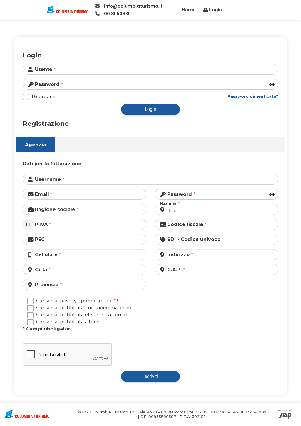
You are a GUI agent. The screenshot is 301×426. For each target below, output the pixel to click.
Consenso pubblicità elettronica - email (82, 315)
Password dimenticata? (252, 96)
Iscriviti (150, 376)
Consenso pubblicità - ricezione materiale (84, 307)
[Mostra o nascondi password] (272, 84)
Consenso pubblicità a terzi (67, 322)
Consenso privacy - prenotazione (76, 300)
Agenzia (35, 144)
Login (150, 109)
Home (189, 10)
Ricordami (43, 96)
